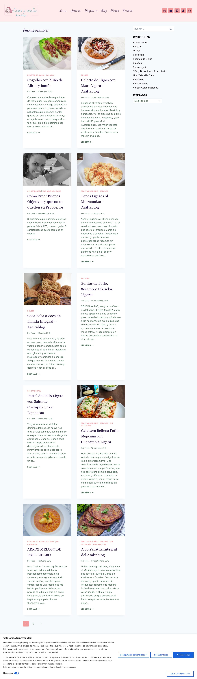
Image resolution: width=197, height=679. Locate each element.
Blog (104, 11)
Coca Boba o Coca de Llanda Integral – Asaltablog (44, 321)
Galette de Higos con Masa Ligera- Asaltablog (98, 85)
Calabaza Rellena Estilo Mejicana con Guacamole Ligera (100, 436)
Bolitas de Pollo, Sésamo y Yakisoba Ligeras (96, 289)
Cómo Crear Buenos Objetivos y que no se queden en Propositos (45, 201)
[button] (91, 10)
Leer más (33, 133)
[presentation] (47, 53)
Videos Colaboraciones (145, 87)
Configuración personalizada (132, 655)
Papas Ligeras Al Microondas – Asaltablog (94, 201)
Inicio (63, 11)
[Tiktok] (183, 10)
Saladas (50, 75)
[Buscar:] (153, 28)
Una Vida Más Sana (51, 191)
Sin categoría (34, 191)
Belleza (137, 46)
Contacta (128, 11)
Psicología (138, 54)
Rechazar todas (161, 655)
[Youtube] (170, 10)
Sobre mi (76, 11)
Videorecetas (99, 544)
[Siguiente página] (41, 624)
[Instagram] (164, 10)
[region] (98, 656)
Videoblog (138, 79)
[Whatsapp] (189, 10)
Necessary (8, 673)
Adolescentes (140, 42)
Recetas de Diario (35, 75)
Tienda (115, 11)
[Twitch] (177, 10)
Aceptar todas (183, 655)
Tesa (33, 92)
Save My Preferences (180, 674)
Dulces (84, 75)
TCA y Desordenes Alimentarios (150, 71)
